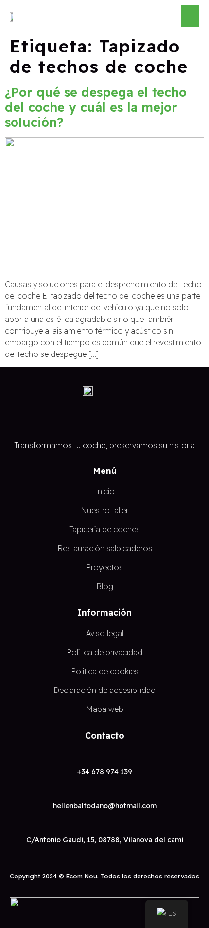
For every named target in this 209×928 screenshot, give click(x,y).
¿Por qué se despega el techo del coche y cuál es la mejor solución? (96, 106)
